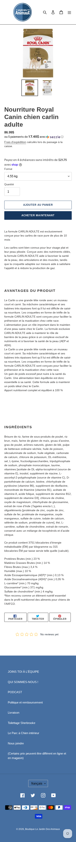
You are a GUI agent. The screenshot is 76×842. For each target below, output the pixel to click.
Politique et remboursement (25, 702)
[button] (34, 137)
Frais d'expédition (15, 142)
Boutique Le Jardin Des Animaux (42, 829)
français (36, 783)
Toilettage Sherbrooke (21, 723)
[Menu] (69, 12)
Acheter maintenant (38, 215)
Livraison (13, 712)
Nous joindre (16, 743)
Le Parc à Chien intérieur (23, 733)
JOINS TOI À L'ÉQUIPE (23, 671)
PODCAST (15, 692)
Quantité (9, 184)
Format (8, 169)
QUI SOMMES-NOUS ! (23, 682)
